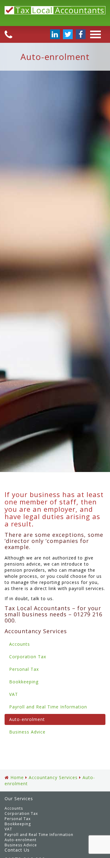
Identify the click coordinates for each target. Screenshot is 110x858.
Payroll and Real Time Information (48, 707)
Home (17, 777)
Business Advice (27, 732)
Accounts (19, 644)
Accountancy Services (53, 777)
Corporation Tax (27, 656)
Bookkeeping (23, 682)
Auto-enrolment (27, 719)
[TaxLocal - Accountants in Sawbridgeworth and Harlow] (55, 13)
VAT (13, 694)
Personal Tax (24, 669)
